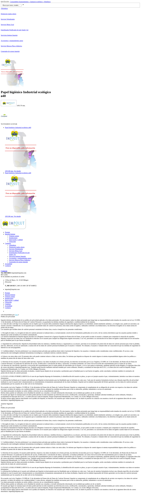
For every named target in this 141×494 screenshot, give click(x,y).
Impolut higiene (10, 234)
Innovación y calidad (16, 240)
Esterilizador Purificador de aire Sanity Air (14, 30)
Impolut (21, 315)
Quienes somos (14, 236)
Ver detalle (17, 171)
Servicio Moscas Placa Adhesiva (11, 46)
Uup (16, 315)
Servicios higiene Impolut (9, 35)
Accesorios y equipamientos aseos (12, 41)
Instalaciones (13, 238)
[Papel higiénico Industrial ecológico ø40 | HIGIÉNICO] (13, 229)
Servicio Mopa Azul (7, 24)
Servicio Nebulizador (8, 19)
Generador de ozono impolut (10, 51)
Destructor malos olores (8, 14)
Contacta (8, 266)
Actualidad (8, 264)
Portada (7, 232)
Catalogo (8, 243)
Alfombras (4, 8)
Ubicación (12, 241)
